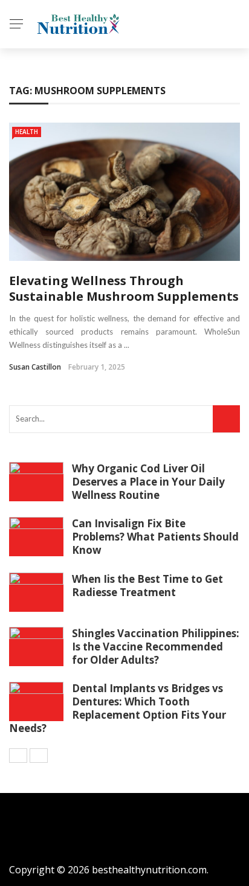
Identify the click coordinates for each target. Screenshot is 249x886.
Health (26, 131)
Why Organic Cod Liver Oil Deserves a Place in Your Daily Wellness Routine (148, 481)
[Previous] (18, 755)
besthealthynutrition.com (149, 869)
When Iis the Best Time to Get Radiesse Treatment (147, 585)
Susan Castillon (35, 367)
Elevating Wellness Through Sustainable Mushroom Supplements (124, 288)
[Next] (39, 755)
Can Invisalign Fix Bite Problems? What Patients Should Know (155, 536)
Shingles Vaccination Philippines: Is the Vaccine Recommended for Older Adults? (155, 646)
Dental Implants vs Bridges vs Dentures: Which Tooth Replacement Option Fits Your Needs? (117, 708)
